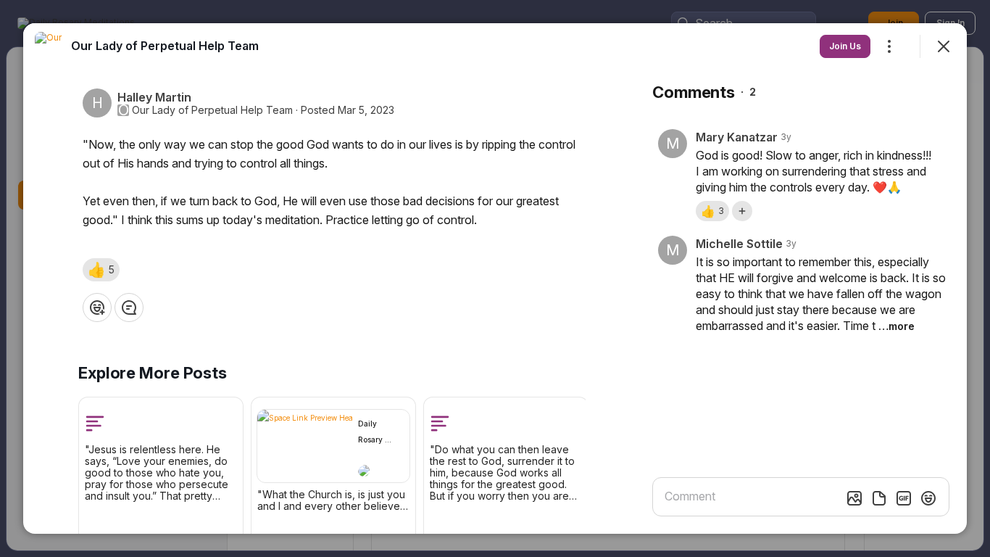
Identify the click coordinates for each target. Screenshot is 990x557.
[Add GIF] (903, 498)
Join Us (845, 46)
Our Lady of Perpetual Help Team (212, 110)
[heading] (165, 46)
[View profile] (49, 46)
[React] (97, 307)
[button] (101, 269)
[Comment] (129, 307)
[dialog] (495, 278)
